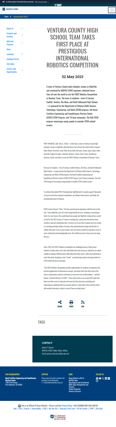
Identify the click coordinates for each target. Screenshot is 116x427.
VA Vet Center (82, 408)
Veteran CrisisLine (75, 391)
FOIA (45, 408)
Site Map (99, 408)
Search (26, 408)
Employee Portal (13, 59)
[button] (42, 2)
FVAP (92, 408)
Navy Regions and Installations (79, 382)
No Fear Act (53, 408)
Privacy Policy (67, 405)
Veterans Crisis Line (67, 408)
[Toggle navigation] (112, 10)
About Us (10, 28)
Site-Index (10, 64)
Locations (10, 54)
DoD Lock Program (10, 43)
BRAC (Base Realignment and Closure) (78, 386)
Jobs (15, 408)
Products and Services (12, 35)
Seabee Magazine (74, 389)
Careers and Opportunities (12, 70)
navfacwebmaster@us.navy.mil (53, 382)
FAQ (20, 408)
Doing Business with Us (76, 378)
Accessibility (36, 408)
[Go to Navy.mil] (58, 4)
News (9, 49)
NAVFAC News (73, 380)
